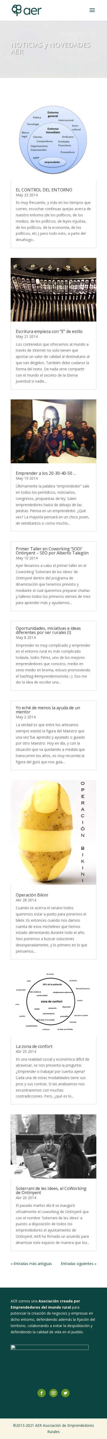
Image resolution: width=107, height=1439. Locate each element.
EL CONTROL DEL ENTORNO (44, 190)
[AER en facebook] (41, 1393)
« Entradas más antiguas (31, 1263)
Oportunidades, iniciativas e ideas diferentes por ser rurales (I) (48, 630)
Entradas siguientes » (78, 1263)
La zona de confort (34, 1046)
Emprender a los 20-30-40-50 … (46, 473)
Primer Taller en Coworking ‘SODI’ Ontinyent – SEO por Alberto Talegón (52, 551)
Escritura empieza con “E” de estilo (49, 331)
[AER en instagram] (53, 1393)
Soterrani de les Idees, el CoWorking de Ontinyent (51, 1190)
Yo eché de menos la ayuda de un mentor (48, 710)
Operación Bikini (32, 895)
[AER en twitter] (65, 1393)
